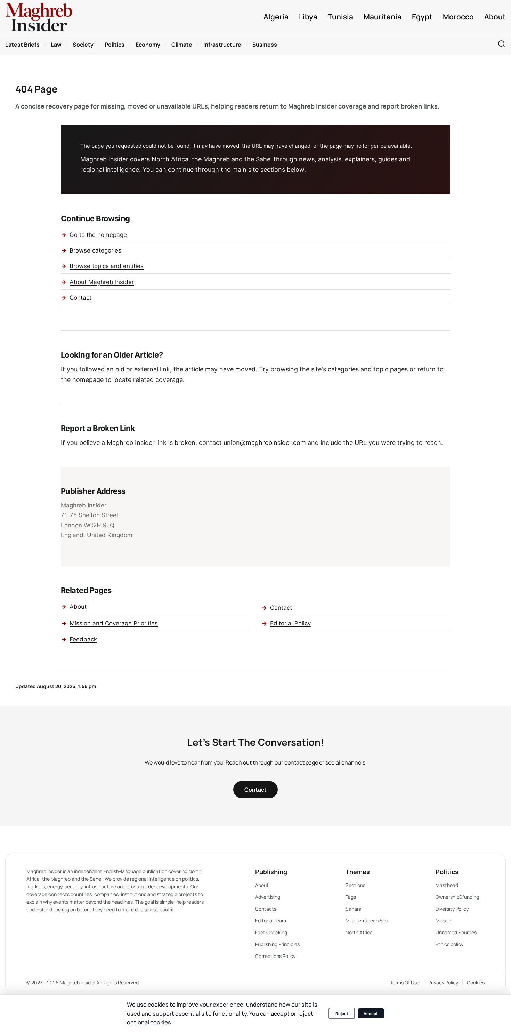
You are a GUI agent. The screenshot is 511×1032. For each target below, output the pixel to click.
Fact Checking (271, 932)
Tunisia (340, 17)
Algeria (276, 17)
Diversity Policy (452, 908)
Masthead (447, 885)
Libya (308, 17)
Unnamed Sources (456, 932)
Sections (355, 885)
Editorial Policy (290, 623)
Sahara (354, 908)
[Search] (501, 44)
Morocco (458, 17)
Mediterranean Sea (367, 920)
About (495, 17)
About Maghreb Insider (102, 282)
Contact (80, 297)
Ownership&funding (457, 897)
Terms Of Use (405, 982)
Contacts (265, 908)
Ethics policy (449, 944)
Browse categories (95, 250)
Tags (351, 897)
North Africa (359, 932)
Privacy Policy (443, 982)
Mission (444, 920)
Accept (371, 1013)
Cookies (476, 982)
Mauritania (383, 17)
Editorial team (270, 920)
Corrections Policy (275, 956)
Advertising (267, 897)
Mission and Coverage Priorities (114, 623)
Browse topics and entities (107, 266)
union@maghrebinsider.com (265, 442)
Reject (341, 1013)
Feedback (83, 639)
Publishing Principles (277, 944)
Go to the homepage (98, 234)
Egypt (422, 17)
